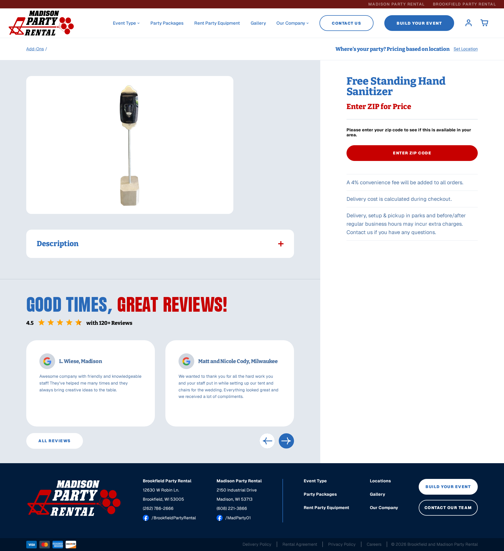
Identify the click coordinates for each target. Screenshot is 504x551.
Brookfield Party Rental (464, 4)
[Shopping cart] (484, 23)
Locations (380, 481)
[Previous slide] (267, 441)
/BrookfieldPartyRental (173, 518)
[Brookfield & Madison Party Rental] (74, 498)
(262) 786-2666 (158, 508)
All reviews (54, 440)
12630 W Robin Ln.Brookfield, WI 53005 (163, 494)
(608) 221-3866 (232, 508)
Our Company (290, 23)
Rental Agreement (299, 544)
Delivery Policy (257, 544)
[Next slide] (286, 441)
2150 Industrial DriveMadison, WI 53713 (237, 494)
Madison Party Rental (396, 4)
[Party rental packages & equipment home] (41, 23)
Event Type (124, 23)
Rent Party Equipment (217, 23)
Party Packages (166, 23)
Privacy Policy (342, 544)
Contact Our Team (448, 507)
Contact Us (346, 23)
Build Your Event (419, 23)
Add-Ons (35, 49)
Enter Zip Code (412, 152)
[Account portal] (468, 23)
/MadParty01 (238, 518)
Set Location (466, 49)
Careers (374, 544)
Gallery (258, 23)
